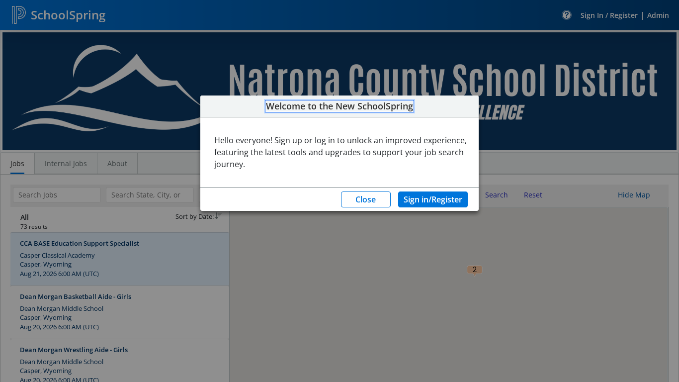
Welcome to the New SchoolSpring (339, 106)
